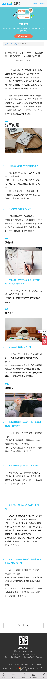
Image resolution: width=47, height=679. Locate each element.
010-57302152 (31, 654)
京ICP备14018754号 (10, 668)
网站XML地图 (36, 664)
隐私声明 (23, 670)
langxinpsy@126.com (26, 651)
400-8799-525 (24, 36)
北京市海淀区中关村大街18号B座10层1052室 (26, 657)
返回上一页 (23, 625)
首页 (6, 44)
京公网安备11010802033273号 (31, 668)
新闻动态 (14, 44)
